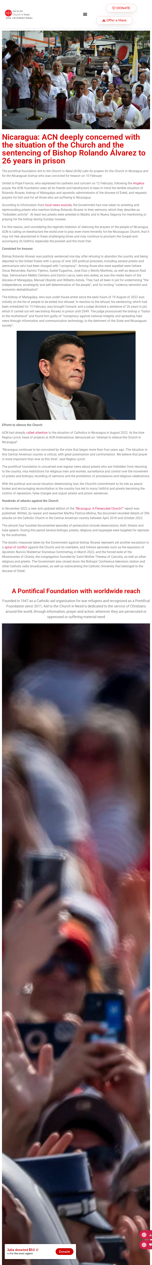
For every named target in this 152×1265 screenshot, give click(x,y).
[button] (85, 14)
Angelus (138, 183)
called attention (37, 433)
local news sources (58, 205)
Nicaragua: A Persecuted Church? (99, 508)
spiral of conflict (16, 547)
